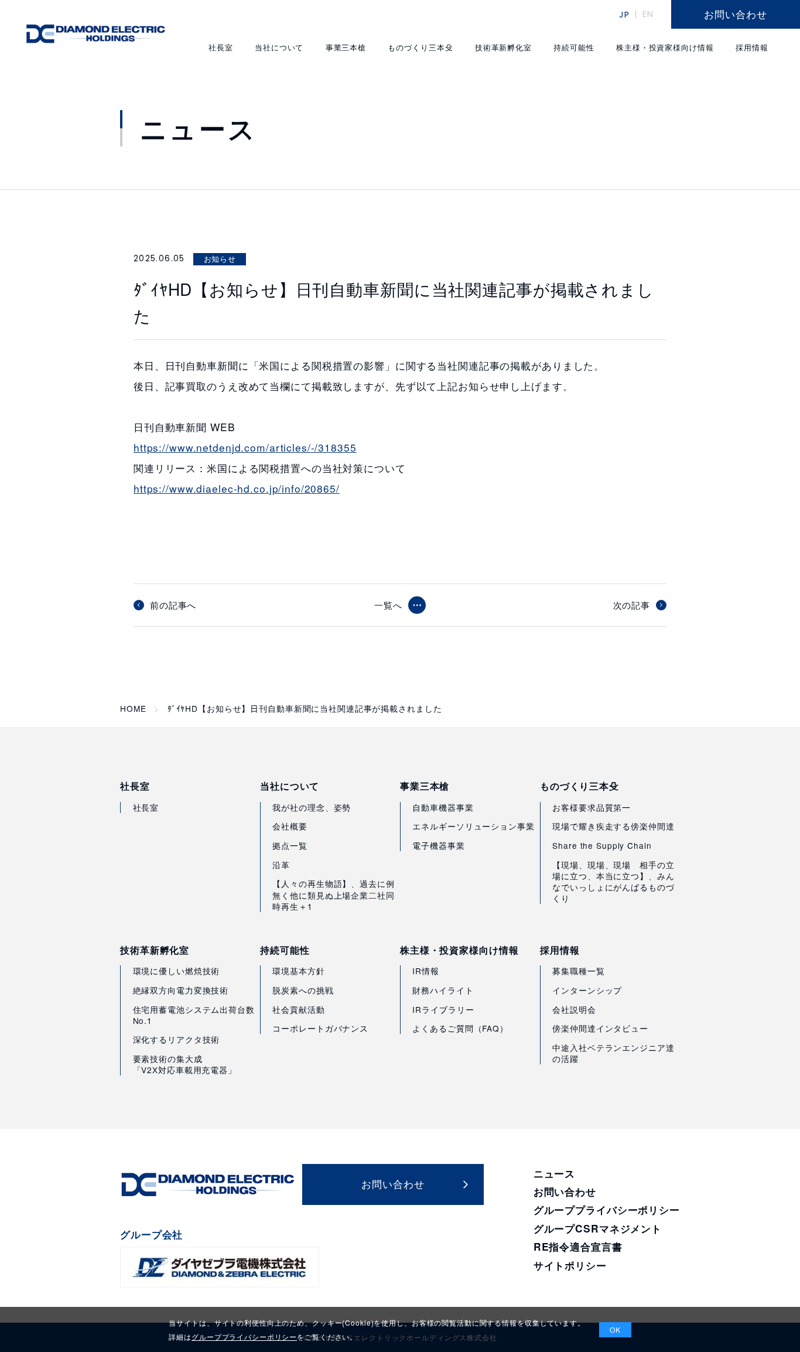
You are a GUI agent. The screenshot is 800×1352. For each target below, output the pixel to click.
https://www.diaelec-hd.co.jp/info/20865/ (237, 488)
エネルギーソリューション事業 (473, 826)
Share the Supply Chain (601, 845)
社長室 (135, 786)
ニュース (555, 1173)
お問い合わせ (565, 1191)
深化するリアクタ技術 (176, 1039)
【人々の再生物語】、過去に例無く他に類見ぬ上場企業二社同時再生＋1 (333, 894)
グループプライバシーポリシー (607, 1209)
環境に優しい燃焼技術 (176, 971)
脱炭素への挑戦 (302, 990)
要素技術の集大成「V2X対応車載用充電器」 (185, 1064)
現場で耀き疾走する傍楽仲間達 (613, 826)
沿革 (281, 864)
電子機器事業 (438, 845)
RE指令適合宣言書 (578, 1246)
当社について (289, 786)
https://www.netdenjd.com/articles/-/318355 (245, 447)
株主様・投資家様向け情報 (459, 950)
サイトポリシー (570, 1265)
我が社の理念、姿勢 (311, 807)
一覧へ (388, 604)
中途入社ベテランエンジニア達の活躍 (613, 1053)
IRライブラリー (443, 1009)
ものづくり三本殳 (579, 786)
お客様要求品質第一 (591, 807)
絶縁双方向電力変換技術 (181, 990)
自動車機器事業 (442, 807)
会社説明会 (574, 1009)
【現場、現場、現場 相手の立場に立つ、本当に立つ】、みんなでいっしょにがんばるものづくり (613, 881)
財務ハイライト (442, 990)
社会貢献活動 (298, 1009)
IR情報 (425, 971)
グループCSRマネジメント (598, 1228)
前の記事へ (173, 605)
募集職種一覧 (578, 971)
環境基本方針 (298, 971)
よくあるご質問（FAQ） (460, 1028)
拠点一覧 (289, 845)
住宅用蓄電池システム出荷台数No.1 (194, 1014)
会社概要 (289, 826)
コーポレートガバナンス (320, 1028)
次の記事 (632, 605)
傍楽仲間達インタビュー (600, 1028)
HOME (133, 708)
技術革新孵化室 (154, 950)
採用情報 (560, 950)
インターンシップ (587, 990)
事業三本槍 (424, 786)
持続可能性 (284, 950)
